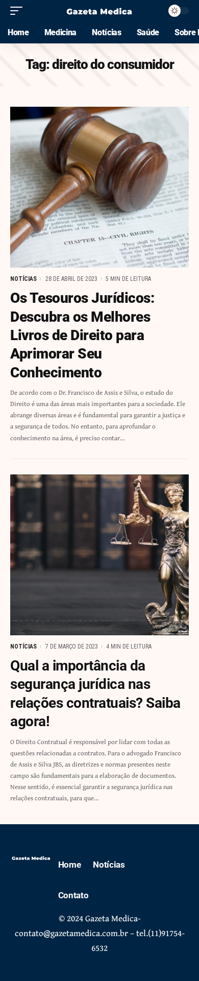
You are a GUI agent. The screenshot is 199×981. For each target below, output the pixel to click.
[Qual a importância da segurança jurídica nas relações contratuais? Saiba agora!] (99, 554)
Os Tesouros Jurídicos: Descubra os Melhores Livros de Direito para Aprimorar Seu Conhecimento (82, 335)
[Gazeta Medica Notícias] (99, 10)
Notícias (23, 278)
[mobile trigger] (19, 11)
